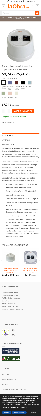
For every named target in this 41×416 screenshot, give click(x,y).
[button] (3, 6)
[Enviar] (37, 13)
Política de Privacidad (10, 306)
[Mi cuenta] (33, 6)
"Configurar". (23, 407)
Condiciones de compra (10, 292)
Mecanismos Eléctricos (15, 17)
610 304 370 (30, 1)
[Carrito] (37, 6)
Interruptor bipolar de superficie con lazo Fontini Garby (10, 270)
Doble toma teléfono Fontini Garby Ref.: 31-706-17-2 (30, 270)
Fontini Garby (20, 19)
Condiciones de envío (10, 295)
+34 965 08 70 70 (16, 1)
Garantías (5, 301)
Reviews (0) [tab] (6, 140)
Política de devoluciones (11, 298)
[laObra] (18, 6)
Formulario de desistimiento (12, 309)
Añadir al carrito (23, 111)
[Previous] (1, 264)
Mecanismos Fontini (30, 17)
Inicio (4, 17)
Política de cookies (9, 303)
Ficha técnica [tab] (7, 135)
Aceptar (6, 412)
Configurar (33, 412)
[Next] (39, 264)
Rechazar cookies (19, 412)
